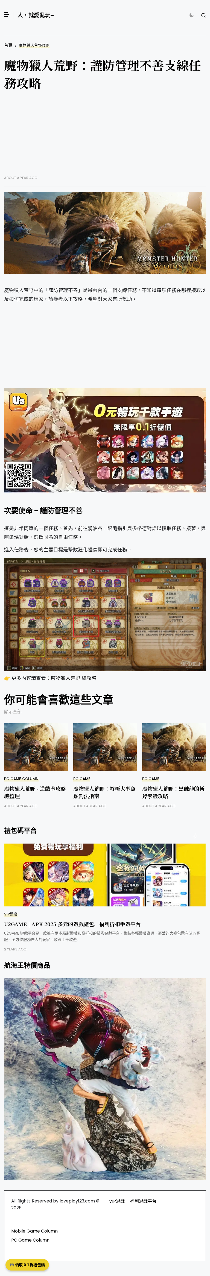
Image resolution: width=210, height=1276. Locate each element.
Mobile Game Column (34, 1231)
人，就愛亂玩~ (36, 15)
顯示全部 (13, 712)
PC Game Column (21, 779)
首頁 (8, 45)
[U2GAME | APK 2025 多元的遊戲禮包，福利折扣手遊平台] (105, 875)
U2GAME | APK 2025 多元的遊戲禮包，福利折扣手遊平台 (72, 923)
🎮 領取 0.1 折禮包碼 (27, 1265)
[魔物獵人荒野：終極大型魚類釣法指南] (105, 747)
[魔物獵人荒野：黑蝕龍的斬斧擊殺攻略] (174, 747)
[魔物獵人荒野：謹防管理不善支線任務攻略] (105, 233)
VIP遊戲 (11, 914)
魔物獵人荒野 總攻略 (74, 678)
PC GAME (81, 779)
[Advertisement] (105, 137)
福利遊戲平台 (143, 1201)
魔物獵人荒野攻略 (34, 45)
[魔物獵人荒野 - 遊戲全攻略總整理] (36, 747)
